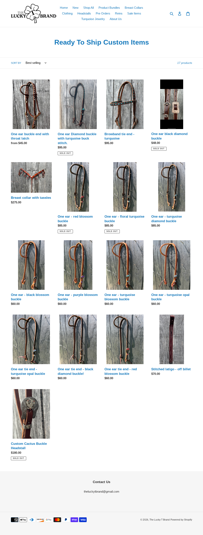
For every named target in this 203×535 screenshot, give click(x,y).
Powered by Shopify (181, 519)
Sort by (16, 63)
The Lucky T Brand (159, 519)
